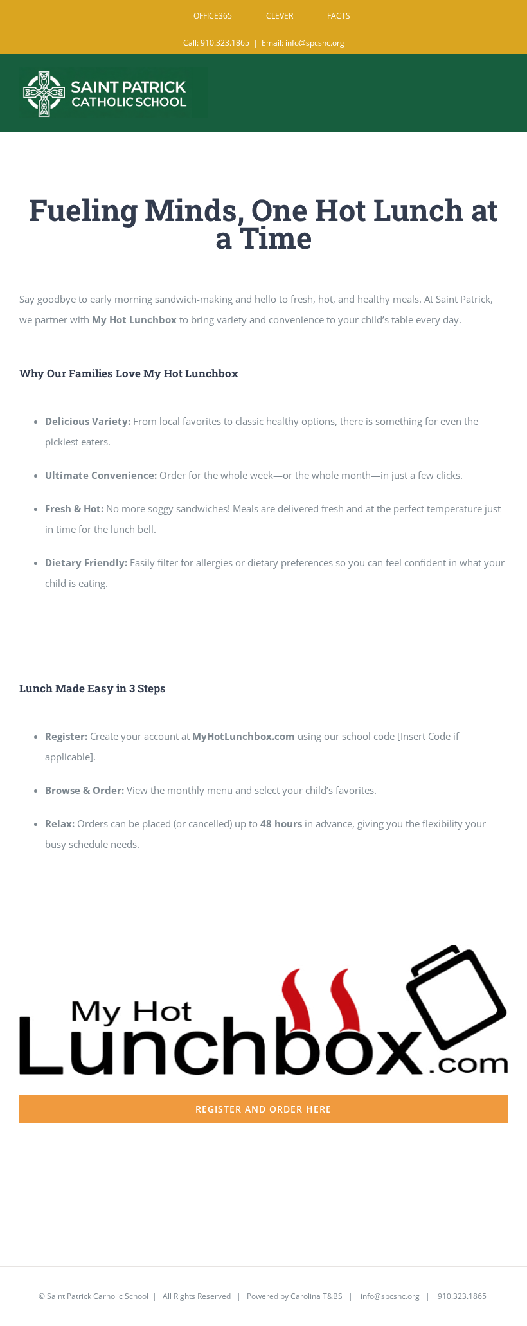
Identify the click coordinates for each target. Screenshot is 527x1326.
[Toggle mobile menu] (501, 85)
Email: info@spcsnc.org (303, 42)
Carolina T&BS (316, 1296)
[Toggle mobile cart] (475, 85)
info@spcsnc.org (390, 1296)
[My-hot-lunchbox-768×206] (263, 949)
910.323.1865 (461, 1296)
